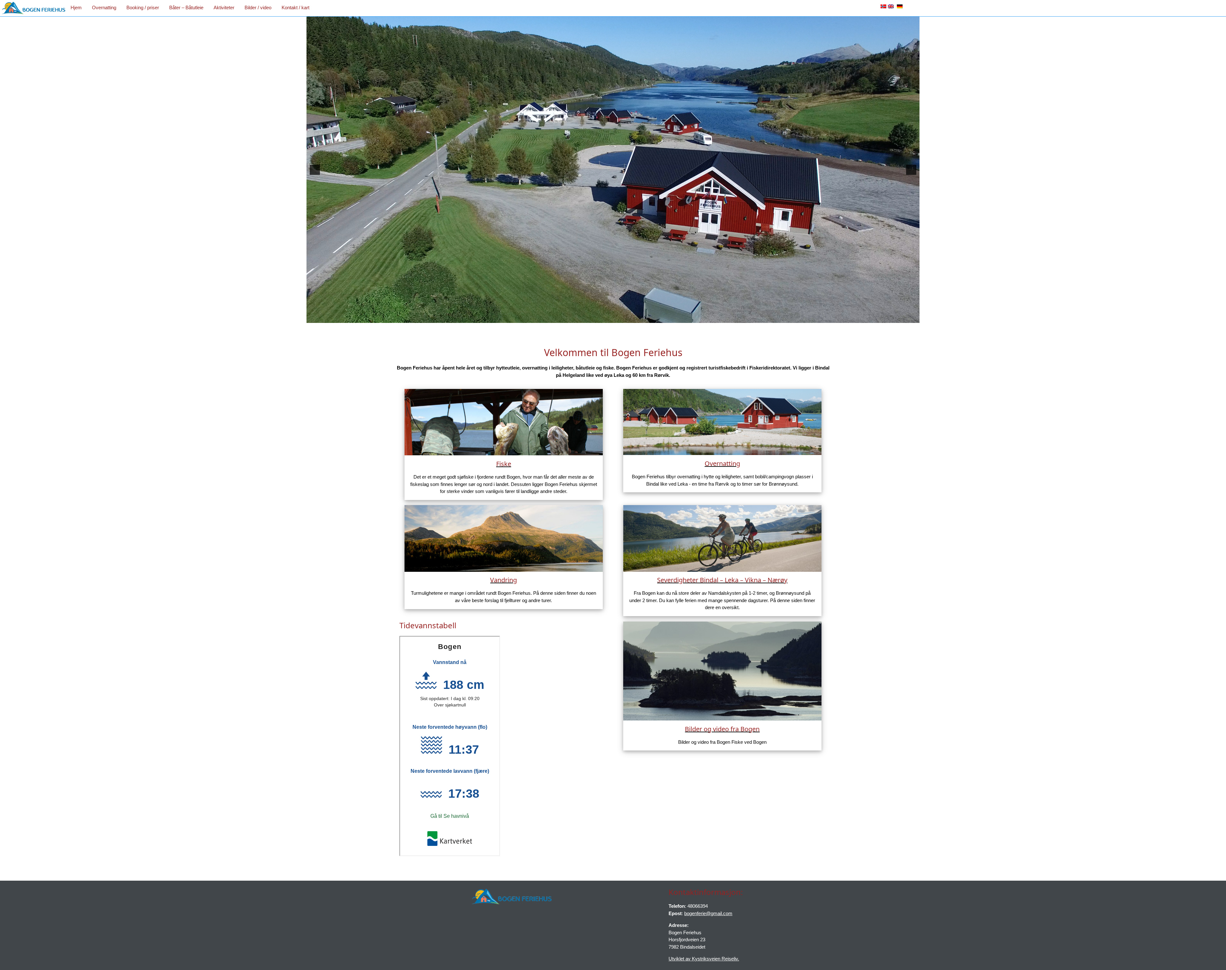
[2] (566, 317)
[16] (660, 317)
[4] (579, 317)
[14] (646, 317)
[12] (633, 317)
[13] (640, 317)
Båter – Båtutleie (186, 7)
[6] (593, 317)
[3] (573, 317)
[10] (619, 317)
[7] (599, 317)
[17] (666, 317)
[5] (586, 317)
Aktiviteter (224, 7)
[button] (315, 170)
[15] (653, 317)
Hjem (76, 7)
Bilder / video (258, 7)
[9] (613, 317)
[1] (559, 317)
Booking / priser (142, 7)
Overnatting (104, 7)
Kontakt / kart (295, 7)
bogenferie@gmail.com (708, 913)
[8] (606, 317)
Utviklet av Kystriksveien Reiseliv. (704, 958)
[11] (626, 317)
